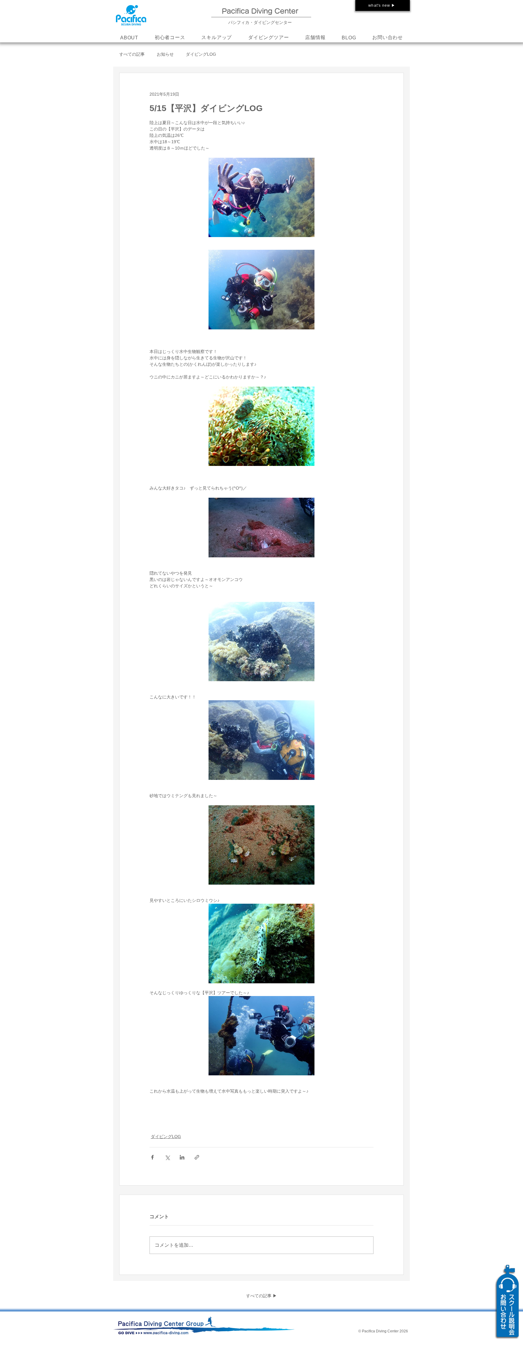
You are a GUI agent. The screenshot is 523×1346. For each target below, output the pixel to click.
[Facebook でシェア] (152, 1157)
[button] (216, 37)
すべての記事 (132, 54)
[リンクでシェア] (197, 1157)
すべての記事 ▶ (261, 1295)
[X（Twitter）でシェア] (167, 1157)
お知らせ (165, 54)
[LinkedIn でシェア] (182, 1157)
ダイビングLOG (201, 54)
